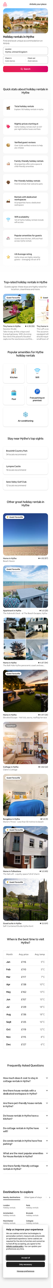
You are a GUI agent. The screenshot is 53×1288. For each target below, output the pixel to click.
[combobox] (25, 52)
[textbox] (14, 61)
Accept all (25, 1258)
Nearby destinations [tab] (11, 1197)
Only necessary (25, 1264)
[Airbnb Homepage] (5, 4)
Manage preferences (25, 1271)
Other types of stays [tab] (33, 1197)
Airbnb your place (37, 4)
